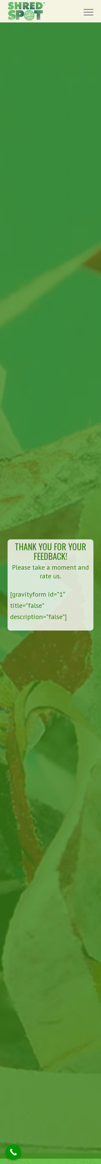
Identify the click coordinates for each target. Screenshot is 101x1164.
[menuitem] (85, 11)
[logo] (42, 11)
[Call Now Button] (13, 1152)
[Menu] (85, 11)
